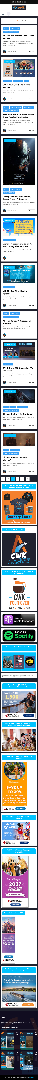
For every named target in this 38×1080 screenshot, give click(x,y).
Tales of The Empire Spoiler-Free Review (18, 37)
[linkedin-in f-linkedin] (22, 2)
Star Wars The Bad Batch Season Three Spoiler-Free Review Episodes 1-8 (18, 116)
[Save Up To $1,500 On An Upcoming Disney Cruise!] (19, 704)
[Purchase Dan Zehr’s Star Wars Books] (19, 662)
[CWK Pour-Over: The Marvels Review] (19, 68)
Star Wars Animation (15, 189)
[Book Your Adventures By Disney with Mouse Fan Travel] (19, 991)
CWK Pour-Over (7, 80)
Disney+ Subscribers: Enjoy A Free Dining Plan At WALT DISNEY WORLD (17, 245)
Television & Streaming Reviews (11, 31)
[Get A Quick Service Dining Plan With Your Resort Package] (19, 740)
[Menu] (3, 14)
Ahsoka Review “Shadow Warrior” (15, 459)
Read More (31, 51)
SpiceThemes (31, 1077)
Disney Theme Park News (9, 239)
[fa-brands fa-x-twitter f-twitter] (15, 2)
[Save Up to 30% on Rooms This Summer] (14, 786)
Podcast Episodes (18, 80)
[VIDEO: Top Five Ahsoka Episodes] (19, 274)
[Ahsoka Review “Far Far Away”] (19, 396)
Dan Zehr (6, 406)
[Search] (9, 13)
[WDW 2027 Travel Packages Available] (15, 881)
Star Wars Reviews (15, 28)
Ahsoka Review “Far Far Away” (18, 414)
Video (26, 80)
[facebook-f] (13, 2)
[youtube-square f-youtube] (20, 2)
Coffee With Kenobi (11, 51)
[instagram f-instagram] (18, 2)
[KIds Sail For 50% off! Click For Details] (16, 833)
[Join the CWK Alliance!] (19, 549)
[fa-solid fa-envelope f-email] (25, 2)
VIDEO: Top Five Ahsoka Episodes (15, 292)
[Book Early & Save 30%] (8, 940)
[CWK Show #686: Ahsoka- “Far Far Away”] (19, 351)
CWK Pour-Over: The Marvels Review (17, 86)
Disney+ (5, 28)
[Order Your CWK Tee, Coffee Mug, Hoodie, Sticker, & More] (19, 507)
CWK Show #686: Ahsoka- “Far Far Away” (18, 369)
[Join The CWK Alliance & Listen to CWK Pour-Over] (19, 593)
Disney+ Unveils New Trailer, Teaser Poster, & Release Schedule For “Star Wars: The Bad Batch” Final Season (17, 198)
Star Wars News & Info (16, 107)
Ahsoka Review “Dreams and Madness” (17, 322)
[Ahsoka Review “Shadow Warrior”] (19, 439)
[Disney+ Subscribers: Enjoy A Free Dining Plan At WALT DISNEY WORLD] (19, 227)
